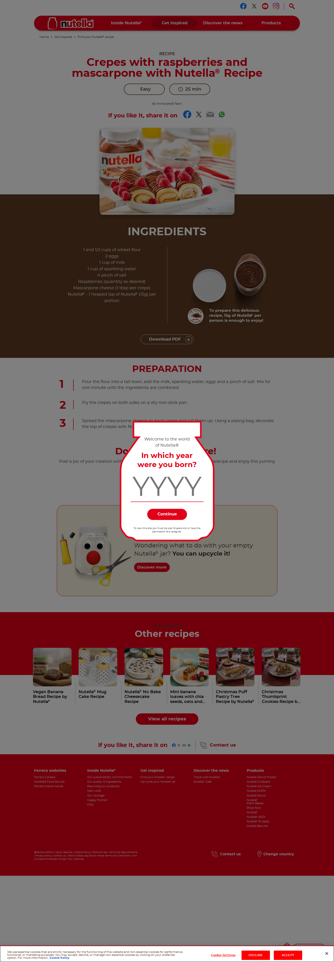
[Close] (327, 954)
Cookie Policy (59, 958)
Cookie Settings (223, 955)
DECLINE (256, 955)
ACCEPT (288, 955)
